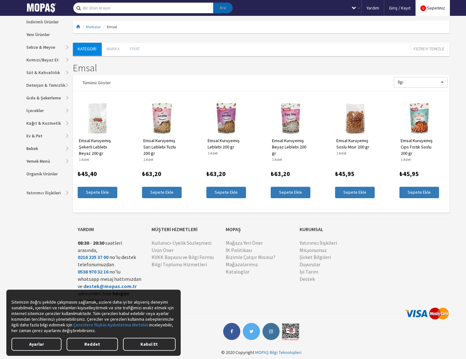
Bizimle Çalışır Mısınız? (250, 257)
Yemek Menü (38, 161)
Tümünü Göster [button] (96, 82)
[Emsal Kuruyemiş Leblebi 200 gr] (226, 118)
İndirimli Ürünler (42, 22)
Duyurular (310, 264)
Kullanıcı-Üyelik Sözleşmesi (181, 243)
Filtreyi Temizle (429, 49)
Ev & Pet (34, 136)
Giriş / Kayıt (400, 8)
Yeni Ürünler (38, 34)
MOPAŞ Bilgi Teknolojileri (278, 352)
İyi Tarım (309, 271)
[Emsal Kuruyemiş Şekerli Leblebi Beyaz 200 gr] (97, 118)
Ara (223, 7)
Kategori (87, 49)
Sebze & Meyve (40, 47)
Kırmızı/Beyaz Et (42, 60)
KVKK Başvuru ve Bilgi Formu (183, 257)
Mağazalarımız (242, 264)
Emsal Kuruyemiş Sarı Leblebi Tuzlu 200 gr (159, 147)
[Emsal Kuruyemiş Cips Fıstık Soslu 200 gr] (419, 118)
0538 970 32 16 (93, 271)
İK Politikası (239, 250)
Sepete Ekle (97, 192)
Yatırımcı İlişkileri (43, 193)
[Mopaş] (46, 8)
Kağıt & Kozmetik (43, 123)
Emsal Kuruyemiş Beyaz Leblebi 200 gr (289, 147)
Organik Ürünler (42, 174)
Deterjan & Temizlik (45, 85)
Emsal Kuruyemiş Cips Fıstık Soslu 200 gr (417, 147)
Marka (113, 49)
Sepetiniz (433, 8)
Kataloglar (237, 271)
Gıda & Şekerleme (43, 98)
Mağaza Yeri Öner (244, 243)
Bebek (32, 148)
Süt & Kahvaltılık (43, 72)
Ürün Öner (163, 250)
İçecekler (35, 110)
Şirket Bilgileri (315, 257)
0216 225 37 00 (93, 257)
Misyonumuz (313, 250)
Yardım (372, 8)
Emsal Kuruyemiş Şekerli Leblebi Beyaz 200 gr (95, 147)
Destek (307, 279)
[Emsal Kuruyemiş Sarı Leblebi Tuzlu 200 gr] (162, 118)
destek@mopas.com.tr (110, 286)
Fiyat (135, 49)
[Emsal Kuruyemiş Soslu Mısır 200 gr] (355, 118)
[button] (421, 82)
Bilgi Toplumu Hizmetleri (179, 264)
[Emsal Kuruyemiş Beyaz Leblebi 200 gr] (290, 118)
